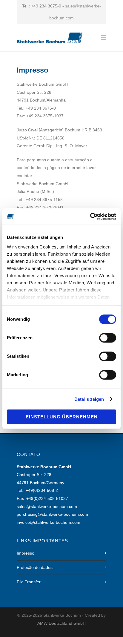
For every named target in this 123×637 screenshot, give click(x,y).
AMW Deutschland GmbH (61, 623)
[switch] (107, 338)
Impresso (25, 553)
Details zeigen (89, 399)
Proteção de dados (35, 567)
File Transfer (29, 581)
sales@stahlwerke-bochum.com (47, 506)
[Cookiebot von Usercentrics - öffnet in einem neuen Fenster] (90, 216)
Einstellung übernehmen (62, 416)
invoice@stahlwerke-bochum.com (48, 522)
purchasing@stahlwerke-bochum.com (52, 514)
